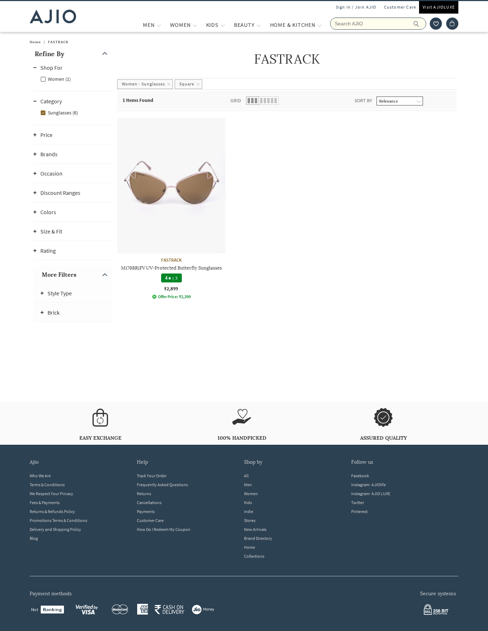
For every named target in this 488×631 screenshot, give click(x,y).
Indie (248, 511)
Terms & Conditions (47, 484)
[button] (436, 24)
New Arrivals (255, 529)
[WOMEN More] (195, 25)
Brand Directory (258, 538)
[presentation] (295, 221)
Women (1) (59, 79)
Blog (34, 538)
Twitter (357, 502)
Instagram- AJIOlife (368, 484)
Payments (146, 511)
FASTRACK (58, 41)
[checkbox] (72, 78)
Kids (248, 502)
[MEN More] (159, 25)
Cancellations (149, 502)
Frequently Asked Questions (162, 484)
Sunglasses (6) (63, 112)
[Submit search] (420, 24)
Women (251, 493)
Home (35, 41)
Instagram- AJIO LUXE (370, 493)
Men (248, 484)
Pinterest (359, 511)
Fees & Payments (45, 502)
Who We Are (40, 475)
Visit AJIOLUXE (439, 7)
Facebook (360, 475)
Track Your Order (151, 475)
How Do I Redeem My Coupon (163, 529)
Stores (249, 520)
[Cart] (452, 24)
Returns (144, 493)
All (246, 475)
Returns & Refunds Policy (52, 511)
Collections (254, 556)
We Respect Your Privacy (51, 493)
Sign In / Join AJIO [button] (356, 7)
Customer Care (400, 7)
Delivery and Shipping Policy (55, 529)
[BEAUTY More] (259, 25)
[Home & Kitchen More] (319, 25)
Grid (235, 100)
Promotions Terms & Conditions (58, 520)
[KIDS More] (223, 25)
